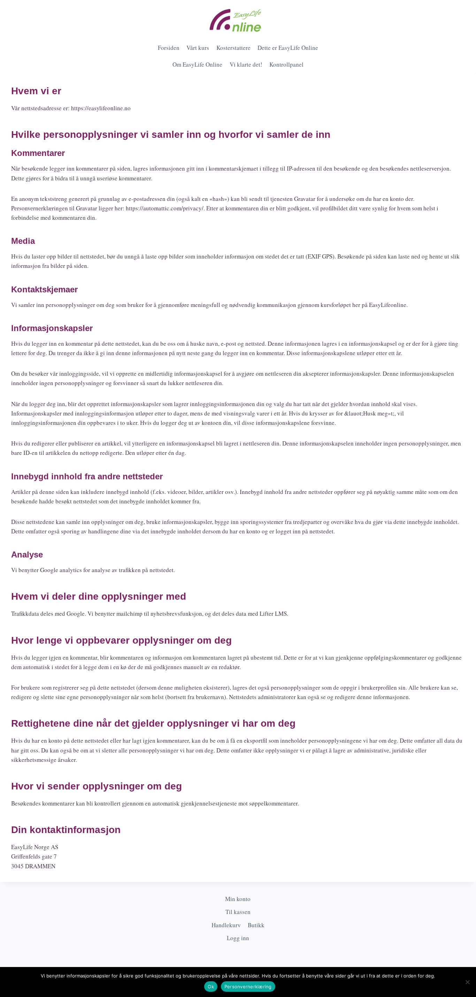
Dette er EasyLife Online (288, 48)
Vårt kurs (197, 48)
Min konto (238, 899)
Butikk (256, 925)
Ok (211, 986)
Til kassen (238, 912)
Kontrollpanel (286, 64)
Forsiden (168, 48)
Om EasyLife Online (197, 64)
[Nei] (467, 982)
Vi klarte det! (246, 64)
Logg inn (238, 938)
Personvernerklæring (248, 986)
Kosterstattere (233, 48)
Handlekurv (226, 925)
